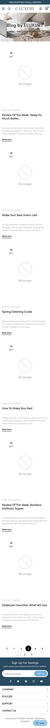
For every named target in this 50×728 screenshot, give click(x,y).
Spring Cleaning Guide (17, 311)
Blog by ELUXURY (24, 31)
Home (12, 31)
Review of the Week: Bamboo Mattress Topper (21, 506)
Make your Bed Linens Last (19, 215)
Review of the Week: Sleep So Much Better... (22, 116)
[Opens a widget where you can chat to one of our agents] (40, 723)
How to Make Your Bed (17, 408)
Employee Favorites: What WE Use (24, 605)
